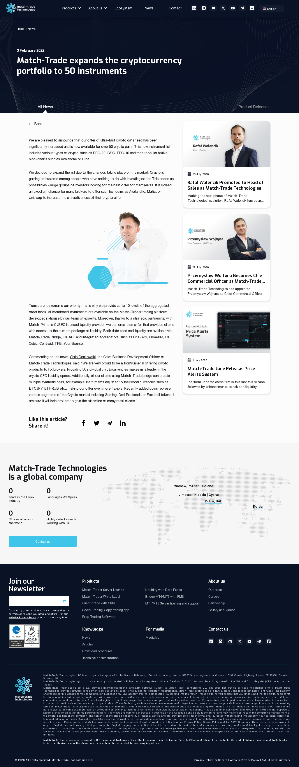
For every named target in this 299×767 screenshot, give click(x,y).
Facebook (252, 8)
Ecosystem (123, 8)
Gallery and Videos (221, 610)
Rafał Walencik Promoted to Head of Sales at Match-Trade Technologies (226, 185)
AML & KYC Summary (276, 760)
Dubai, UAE (213, 501)
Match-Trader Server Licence (103, 590)
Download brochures (97, 651)
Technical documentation (100, 658)
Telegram (259, 641)
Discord (230, 641)
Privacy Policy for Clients (210, 760)
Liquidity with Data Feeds (163, 590)
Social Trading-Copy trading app (105, 610)
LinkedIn (211, 641)
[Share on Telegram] (113, 425)
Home (21, 28)
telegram (242, 8)
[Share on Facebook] (86, 425)
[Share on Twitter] (99, 425)
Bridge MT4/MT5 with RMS (164, 596)
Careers (214, 596)
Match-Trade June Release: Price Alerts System (221, 371)
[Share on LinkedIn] (126, 425)
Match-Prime (39, 325)
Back (38, 124)
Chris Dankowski (83, 357)
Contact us (42, 541)
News (148, 8)
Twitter (240, 641)
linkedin (194, 8)
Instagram (220, 641)
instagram (204, 8)
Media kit (152, 637)
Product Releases (253, 106)
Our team (215, 590)
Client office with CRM (98, 603)
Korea (258, 506)
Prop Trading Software (98, 617)
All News (45, 106)
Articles (87, 644)
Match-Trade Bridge (45, 337)
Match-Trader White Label (101, 596)
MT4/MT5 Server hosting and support (172, 603)
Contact (175, 8)
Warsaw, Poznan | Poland (193, 486)
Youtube (232, 8)
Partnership (216, 603)
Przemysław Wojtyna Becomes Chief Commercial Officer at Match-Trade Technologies (226, 278)
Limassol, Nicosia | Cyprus (199, 495)
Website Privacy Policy (22, 617)
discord (213, 8)
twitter (223, 8)
